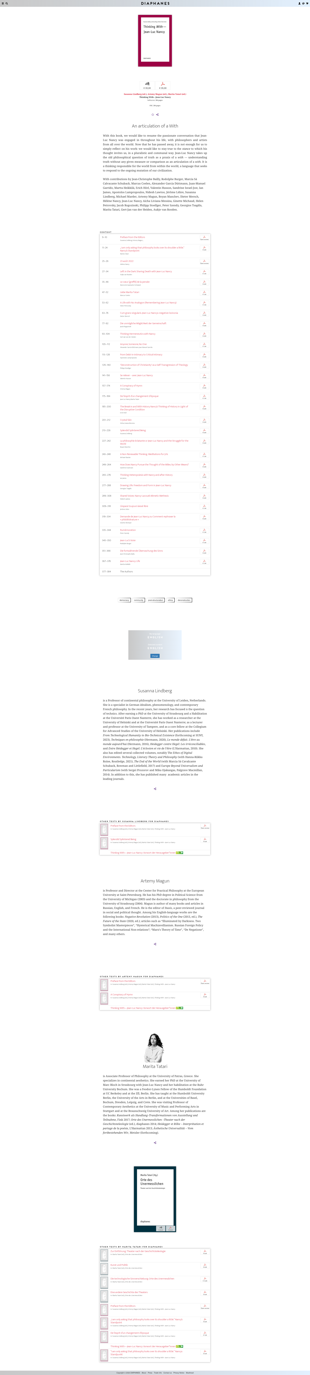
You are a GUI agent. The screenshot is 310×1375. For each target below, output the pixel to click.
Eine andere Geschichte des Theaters (129, 1292)
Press (150, 1372)
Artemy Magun (155, 881)
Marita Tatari (155, 1066)
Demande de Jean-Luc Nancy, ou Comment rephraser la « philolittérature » (147, 518)
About (144, 1372)
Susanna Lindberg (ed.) (135, 94)
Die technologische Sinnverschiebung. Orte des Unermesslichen (142, 1279)
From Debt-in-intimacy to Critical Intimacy (141, 354)
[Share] (157, 114)
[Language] (303, 3)
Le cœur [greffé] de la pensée (135, 282)
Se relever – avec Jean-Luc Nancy (136, 375)
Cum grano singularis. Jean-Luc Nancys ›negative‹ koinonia (149, 313)
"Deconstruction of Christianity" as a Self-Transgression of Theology (154, 365)
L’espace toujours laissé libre (134, 506)
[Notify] (153, 114)
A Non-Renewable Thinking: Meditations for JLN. (144, 454)
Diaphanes (155, 3)
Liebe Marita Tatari (129, 292)
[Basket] (307, 3)
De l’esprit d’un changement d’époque (139, 396)
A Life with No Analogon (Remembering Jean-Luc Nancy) (148, 302)
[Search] (7, 3)
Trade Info (158, 1372)
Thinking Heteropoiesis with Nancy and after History (146, 475)
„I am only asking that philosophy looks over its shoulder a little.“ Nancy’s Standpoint (152, 249)
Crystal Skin (126, 420)
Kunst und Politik (119, 1265)
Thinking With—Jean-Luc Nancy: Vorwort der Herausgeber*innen (143, 853)
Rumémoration (128, 530)
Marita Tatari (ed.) (177, 94)
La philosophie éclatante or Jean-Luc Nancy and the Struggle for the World (154, 442)
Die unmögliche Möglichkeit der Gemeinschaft (143, 323)
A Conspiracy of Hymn (131, 386)
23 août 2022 (126, 261)
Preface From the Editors (132, 237)
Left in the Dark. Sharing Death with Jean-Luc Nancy (146, 271)
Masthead (190, 1372)
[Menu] (3, 3)
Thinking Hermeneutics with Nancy (137, 334)
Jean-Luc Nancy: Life (130, 561)
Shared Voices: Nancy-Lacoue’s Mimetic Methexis (144, 496)
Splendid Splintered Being (133, 430)
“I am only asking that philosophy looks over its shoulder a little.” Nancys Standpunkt (146, 1353)
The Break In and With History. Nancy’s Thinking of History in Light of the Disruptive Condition (154, 408)
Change (155, 656)
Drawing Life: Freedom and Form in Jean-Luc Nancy (145, 485)
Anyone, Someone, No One (133, 344)
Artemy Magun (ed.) (157, 94)
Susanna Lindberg (155, 691)
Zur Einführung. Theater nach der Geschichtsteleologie (138, 1251)
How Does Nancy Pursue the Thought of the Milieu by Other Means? (154, 464)
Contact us (167, 1372)
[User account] (299, 3)
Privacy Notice (178, 1372)
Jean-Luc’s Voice (128, 540)
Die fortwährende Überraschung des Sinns (141, 551)
